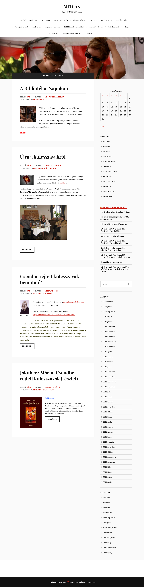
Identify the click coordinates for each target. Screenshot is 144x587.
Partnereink (107, 176)
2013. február (108, 362)
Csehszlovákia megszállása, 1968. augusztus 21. (114, 218)
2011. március (108, 427)
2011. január (107, 437)
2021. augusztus (109, 312)
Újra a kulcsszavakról (43, 156)
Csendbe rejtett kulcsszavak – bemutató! (51, 279)
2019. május (107, 317)
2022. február (108, 302)
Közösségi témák (79, 20)
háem (29, 97)
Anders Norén (90, 582)
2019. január (107, 322)
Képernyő (106, 151)
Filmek (126, 27)
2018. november (109, 332)
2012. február (108, 402)
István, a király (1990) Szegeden (113, 224)
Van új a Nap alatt (21, 27)
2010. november (109, 447)
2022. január (107, 307)
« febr (102, 126)
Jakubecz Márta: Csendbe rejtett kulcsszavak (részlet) (49, 375)
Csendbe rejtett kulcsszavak (73, 302)
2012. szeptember (109, 382)
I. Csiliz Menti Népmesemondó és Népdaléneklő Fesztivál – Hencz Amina (114, 269)
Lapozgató (46, 20)
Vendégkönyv (108, 196)
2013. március (108, 357)
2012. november (109, 377)
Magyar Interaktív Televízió (114, 207)
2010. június (107, 472)
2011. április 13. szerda (51, 165)
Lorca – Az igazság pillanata (112, 236)
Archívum (93, 20)
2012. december (109, 372)
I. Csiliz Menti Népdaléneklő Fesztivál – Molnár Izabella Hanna (115, 256)
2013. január (107, 367)
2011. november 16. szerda (53, 97)
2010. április (107, 482)
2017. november (109, 337)
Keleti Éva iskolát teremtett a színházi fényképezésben (112, 249)
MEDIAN (72, 6)
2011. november (109, 407)
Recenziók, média (120, 20)
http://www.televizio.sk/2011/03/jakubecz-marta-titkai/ (54, 314)
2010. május (107, 477)
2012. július (107, 392)
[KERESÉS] (129, 284)
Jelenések (37, 168)
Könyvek (55, 33)
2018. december (109, 327)
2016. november (109, 347)
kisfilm (63, 182)
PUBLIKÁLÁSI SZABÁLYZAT (27, 20)
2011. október (108, 412)
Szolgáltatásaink (113, 27)
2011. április (107, 422)
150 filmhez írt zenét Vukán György (115, 212)
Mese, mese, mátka (61, 20)
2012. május (107, 397)
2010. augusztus (109, 462)
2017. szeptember (109, 342)
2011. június (107, 417)
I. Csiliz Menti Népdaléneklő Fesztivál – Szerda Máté (112, 230)
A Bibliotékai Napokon (44, 88)
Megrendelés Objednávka (72, 33)
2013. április (107, 352)
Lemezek (89, 33)
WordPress (61, 582)
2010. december (109, 442)
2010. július (107, 467)
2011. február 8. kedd (51, 291)
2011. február (108, 432)
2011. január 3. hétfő (51, 387)
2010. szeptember (109, 457)
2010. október (108, 452)
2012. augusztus (109, 387)
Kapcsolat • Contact (52, 27)
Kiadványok (36, 27)
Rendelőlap (105, 20)
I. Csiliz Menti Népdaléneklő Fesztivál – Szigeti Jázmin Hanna (114, 242)
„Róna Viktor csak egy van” (111, 262)
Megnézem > (27, 250)
